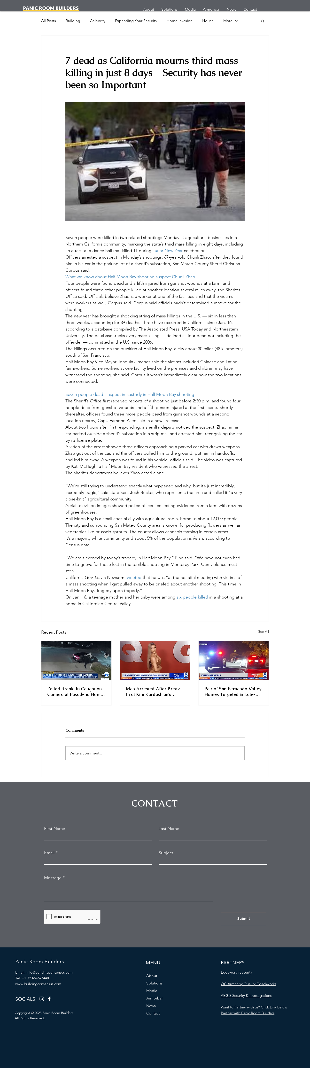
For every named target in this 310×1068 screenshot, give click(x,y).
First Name (54, 828)
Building (73, 20)
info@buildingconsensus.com (49, 972)
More (227, 20)
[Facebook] (49, 999)
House (208, 20)
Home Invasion (180, 20)
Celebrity (97, 20)
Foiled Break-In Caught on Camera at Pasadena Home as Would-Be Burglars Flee (75, 691)
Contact (153, 1013)
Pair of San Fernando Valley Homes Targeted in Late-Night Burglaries (232, 691)
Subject (166, 853)
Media (151, 990)
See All (263, 631)
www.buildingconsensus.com (38, 984)
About (151, 975)
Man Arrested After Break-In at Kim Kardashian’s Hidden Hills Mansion (154, 691)
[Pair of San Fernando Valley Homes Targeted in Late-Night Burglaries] (234, 660)
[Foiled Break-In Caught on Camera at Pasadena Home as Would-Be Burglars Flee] (76, 660)
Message (53, 878)
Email (49, 853)
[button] (262, 21)
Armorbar (154, 998)
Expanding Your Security (136, 20)
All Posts (48, 20)
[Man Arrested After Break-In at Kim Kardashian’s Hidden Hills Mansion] (155, 660)
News (151, 1005)
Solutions (154, 983)
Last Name (169, 828)
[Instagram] (42, 999)
